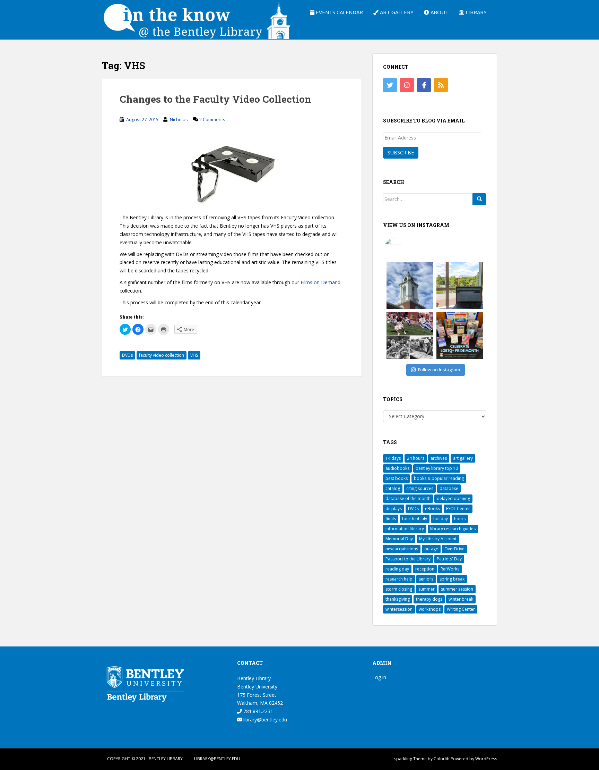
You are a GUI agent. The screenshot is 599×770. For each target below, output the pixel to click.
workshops (430, 609)
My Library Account (438, 539)
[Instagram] (407, 85)
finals (390, 519)
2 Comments (212, 119)
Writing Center (461, 609)
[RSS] (441, 85)
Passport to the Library (408, 559)
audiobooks (397, 468)
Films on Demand (320, 282)
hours (460, 519)
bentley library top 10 (437, 468)
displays (393, 508)
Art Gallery (396, 12)
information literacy (404, 529)
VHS (194, 355)
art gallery (463, 458)
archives (439, 458)
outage (431, 549)
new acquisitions (401, 549)
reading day (397, 569)
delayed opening (453, 498)
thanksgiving (397, 599)
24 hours (415, 458)
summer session (457, 589)
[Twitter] (390, 85)
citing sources (419, 488)
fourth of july (414, 519)
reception (424, 569)
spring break (452, 579)
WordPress (486, 759)
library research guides (453, 529)
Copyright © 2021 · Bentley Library (145, 759)
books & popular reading (439, 478)
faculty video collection (161, 355)
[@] (404, 246)
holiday (440, 519)
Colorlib (442, 759)
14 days (393, 458)
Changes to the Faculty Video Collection (215, 99)
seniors (426, 579)
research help (399, 579)
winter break (461, 599)
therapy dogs (429, 599)
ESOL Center (458, 508)
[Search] (479, 199)
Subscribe (401, 152)
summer (426, 589)
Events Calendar (338, 12)
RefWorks (450, 569)
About (439, 12)
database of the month (408, 498)
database (449, 488)
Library (475, 12)
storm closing (398, 589)
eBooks (432, 508)
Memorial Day (399, 539)
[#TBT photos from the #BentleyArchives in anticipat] (410, 335)
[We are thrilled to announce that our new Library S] (459, 285)
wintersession (399, 609)
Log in (379, 677)
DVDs (127, 355)
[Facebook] (424, 85)
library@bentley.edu (264, 719)
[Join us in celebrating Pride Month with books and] (459, 335)
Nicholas (179, 119)
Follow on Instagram (439, 369)
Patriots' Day (449, 559)
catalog (392, 488)
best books (396, 478)
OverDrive (454, 549)
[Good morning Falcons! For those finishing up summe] (410, 285)
